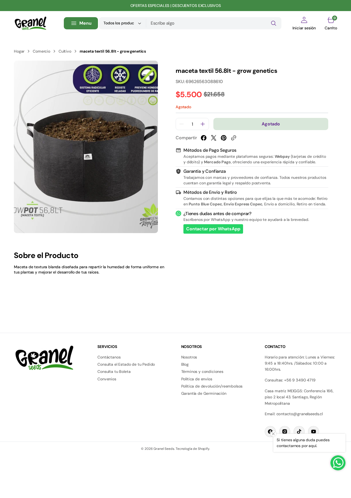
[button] (304, 23)
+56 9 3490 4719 (299, 380)
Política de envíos (196, 378)
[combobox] (213, 23)
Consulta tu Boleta (113, 371)
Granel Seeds (163, 449)
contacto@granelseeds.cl (299, 413)
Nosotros (189, 357)
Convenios (106, 378)
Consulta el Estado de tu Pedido (126, 364)
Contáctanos (108, 357)
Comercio (41, 51)
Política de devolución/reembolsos (212, 386)
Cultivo (65, 51)
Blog (185, 364)
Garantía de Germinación (203, 393)
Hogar (19, 51)
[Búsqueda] (273, 23)
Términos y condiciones (202, 371)
